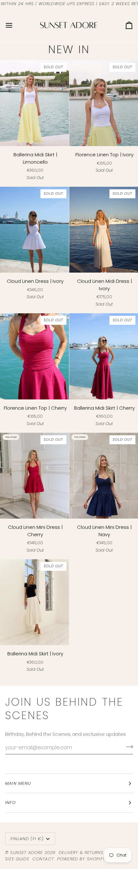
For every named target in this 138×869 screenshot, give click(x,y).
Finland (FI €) (27, 839)
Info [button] (10, 802)
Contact (43, 859)
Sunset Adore (26, 852)
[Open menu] (14, 25)
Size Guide (17, 859)
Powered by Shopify (81, 859)
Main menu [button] (18, 783)
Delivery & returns (81, 852)
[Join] (127, 747)
